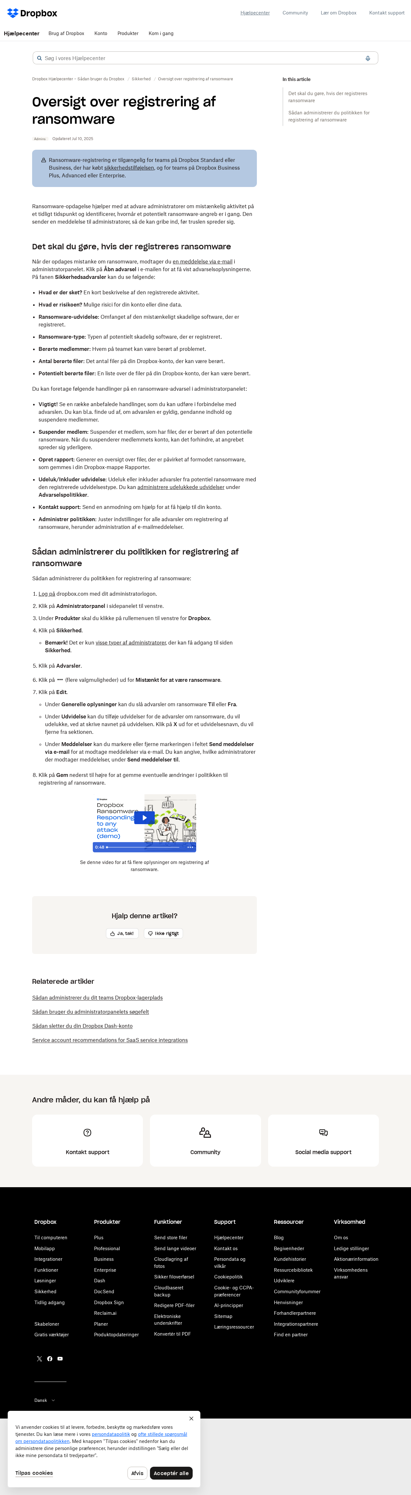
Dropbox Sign (109, 1302)
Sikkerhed (45, 1291)
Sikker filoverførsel (174, 1276)
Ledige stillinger (351, 1248)
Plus (98, 1237)
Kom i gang (161, 33)
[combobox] (205, 58)
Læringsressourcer (234, 1327)
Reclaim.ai (105, 1313)
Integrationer (48, 1259)
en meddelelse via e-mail (202, 261)
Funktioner (46, 1270)
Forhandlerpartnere (295, 1313)
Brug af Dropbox (66, 33)
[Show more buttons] (190, 847)
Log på (47, 594)
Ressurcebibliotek (293, 1270)
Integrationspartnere (296, 1324)
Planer (101, 1324)
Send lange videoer (175, 1248)
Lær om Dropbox (338, 12)
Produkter (128, 33)
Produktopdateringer (116, 1334)
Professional (107, 1248)
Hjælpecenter (255, 12)
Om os (341, 1237)
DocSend (104, 1291)
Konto (100, 33)
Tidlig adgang (49, 1302)
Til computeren (50, 1237)
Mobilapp (44, 1248)
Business (104, 1259)
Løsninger (45, 1280)
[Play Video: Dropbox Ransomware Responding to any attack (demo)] (144, 817)
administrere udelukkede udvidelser (180, 487)
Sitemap (223, 1316)
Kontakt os (226, 1248)
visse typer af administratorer (131, 642)
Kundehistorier (290, 1259)
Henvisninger (288, 1302)
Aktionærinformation (356, 1259)
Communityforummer (297, 1291)
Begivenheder (289, 1248)
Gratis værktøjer (51, 1334)
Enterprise (105, 1270)
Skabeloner (46, 1324)
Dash (99, 1280)
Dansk (40, 1400)
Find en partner (291, 1334)
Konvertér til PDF (172, 1334)
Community (295, 12)
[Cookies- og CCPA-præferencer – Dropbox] (104, 1449)
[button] (39, 58)
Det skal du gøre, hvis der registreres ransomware (327, 97)
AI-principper (228, 1305)
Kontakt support (387, 12)
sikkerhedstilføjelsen (129, 168)
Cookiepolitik (228, 1276)
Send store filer (170, 1237)
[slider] (144, 847)
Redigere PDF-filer (174, 1305)
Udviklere (284, 1280)
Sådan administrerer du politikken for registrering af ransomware (329, 116)
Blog (279, 1237)
